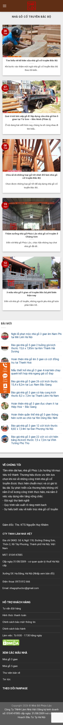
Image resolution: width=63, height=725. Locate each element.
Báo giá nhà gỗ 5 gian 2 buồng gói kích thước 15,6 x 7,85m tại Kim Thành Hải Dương (33, 348)
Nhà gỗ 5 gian (10, 666)
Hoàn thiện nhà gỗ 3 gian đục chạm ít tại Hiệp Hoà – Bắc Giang (34, 405)
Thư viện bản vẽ (11, 672)
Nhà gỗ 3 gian (10, 659)
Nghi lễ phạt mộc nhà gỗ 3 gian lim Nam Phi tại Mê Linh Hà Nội (36, 335)
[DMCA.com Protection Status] (11, 642)
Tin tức (7, 679)
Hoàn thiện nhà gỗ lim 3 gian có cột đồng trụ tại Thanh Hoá (35, 361)
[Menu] (5, 6)
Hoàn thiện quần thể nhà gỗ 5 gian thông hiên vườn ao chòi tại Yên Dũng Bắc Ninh (34, 416)
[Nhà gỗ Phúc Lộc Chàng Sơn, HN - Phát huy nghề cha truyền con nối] (31, 6)
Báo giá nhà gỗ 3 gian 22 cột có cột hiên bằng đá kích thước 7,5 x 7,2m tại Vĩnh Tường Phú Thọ (34, 440)
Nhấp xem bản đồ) (44, 573)
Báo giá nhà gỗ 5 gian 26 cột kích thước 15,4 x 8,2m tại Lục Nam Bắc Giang (34, 383)
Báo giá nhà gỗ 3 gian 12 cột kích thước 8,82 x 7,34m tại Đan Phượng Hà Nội (34, 427)
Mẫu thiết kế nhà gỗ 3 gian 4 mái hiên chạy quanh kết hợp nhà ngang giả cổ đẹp (35, 372)
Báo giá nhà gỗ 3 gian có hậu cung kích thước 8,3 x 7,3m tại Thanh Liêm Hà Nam (35, 394)
